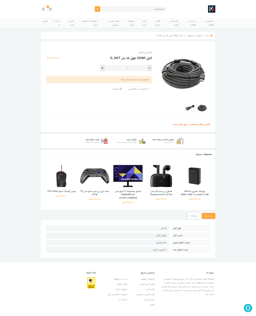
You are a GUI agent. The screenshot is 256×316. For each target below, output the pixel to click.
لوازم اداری (144, 23)
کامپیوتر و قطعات (209, 23)
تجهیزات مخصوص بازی (89, 23)
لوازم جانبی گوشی (173, 23)
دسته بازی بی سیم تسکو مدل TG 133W (128, 193)
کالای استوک (157, 23)
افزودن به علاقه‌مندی (137, 89)
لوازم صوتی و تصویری (113, 23)
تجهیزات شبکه (130, 23)
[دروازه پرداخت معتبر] (91, 282)
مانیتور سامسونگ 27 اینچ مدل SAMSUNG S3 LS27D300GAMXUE (161, 195)
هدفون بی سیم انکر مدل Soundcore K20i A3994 (195, 193)
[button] (50, 9)
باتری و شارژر (71, 23)
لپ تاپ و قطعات (192, 23)
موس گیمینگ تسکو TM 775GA (95, 191)
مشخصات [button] (209, 216)
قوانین (45, 21)
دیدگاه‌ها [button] (194, 216)
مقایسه (115, 89)
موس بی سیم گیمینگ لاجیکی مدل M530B (61, 193)
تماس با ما (56, 23)
